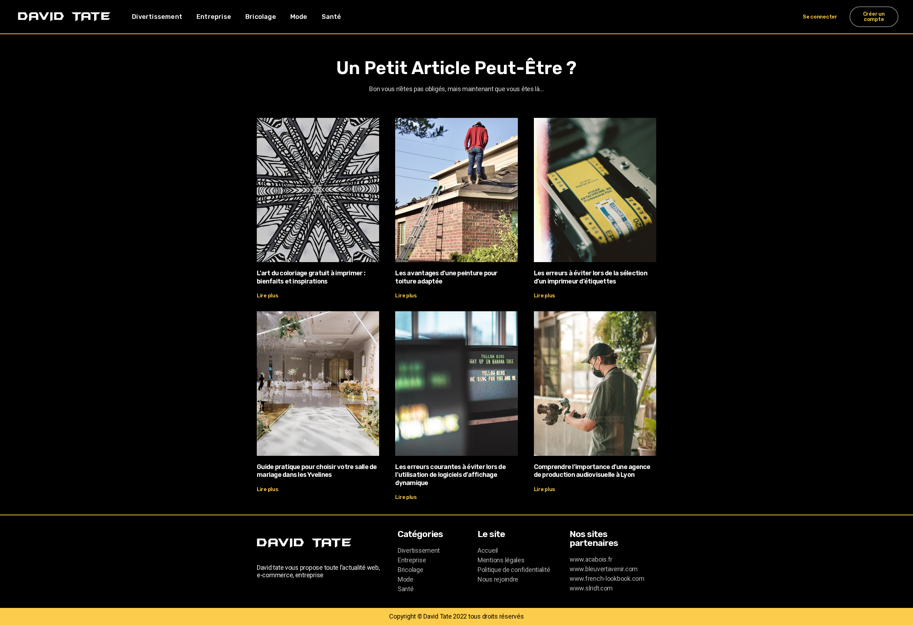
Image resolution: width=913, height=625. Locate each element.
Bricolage (260, 17)
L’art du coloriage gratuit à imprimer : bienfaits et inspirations (311, 277)
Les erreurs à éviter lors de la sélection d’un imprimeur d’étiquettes (590, 277)
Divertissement (157, 17)
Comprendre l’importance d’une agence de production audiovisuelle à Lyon (592, 471)
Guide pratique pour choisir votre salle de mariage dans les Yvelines (317, 471)
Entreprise (214, 17)
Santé (331, 17)
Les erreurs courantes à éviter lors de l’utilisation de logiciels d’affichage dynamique (450, 475)
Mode (298, 17)
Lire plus (268, 295)
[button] (820, 17)
